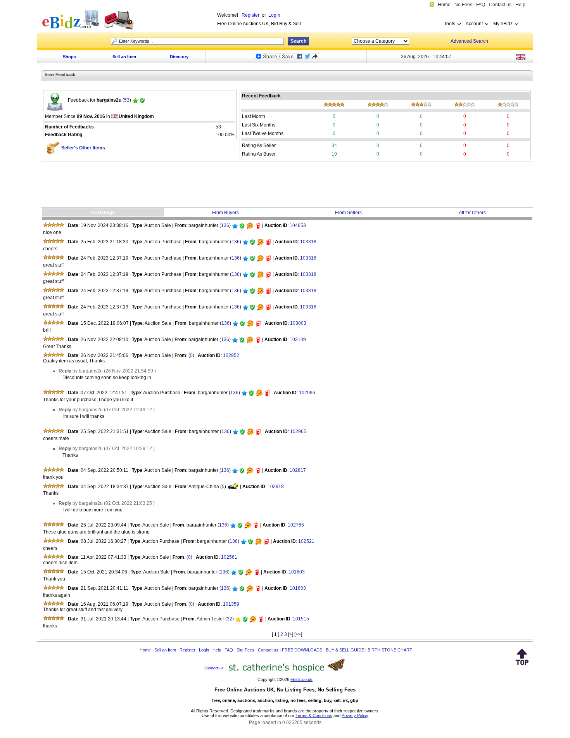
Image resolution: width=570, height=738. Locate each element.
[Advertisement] (287, 184)
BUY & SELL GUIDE (345, 650)
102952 (231, 355)
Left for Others (471, 212)
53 (127, 100)
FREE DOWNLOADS (302, 650)
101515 (301, 619)
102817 (298, 470)
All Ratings (103, 212)
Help (216, 650)
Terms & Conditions (313, 715)
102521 (306, 541)
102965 (298, 431)
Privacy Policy (355, 715)
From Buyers (225, 212)
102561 (229, 557)
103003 (298, 323)
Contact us (268, 650)
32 (229, 619)
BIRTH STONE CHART (390, 650)
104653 (298, 225)
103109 (298, 339)
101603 (296, 572)
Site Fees (245, 650)
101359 (231, 604)
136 (225, 225)
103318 (308, 241)
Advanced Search (469, 41)
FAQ (229, 650)
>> (298, 634)
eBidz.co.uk (301, 679)
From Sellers (348, 212)
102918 (276, 486)
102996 (307, 392)
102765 (296, 525)
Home (145, 650)
